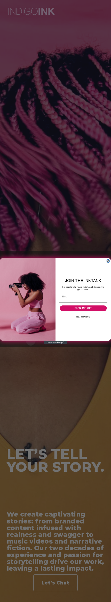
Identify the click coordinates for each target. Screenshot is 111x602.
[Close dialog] (107, 261)
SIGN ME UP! (83, 308)
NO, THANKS (83, 317)
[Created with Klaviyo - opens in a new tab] (55, 342)
